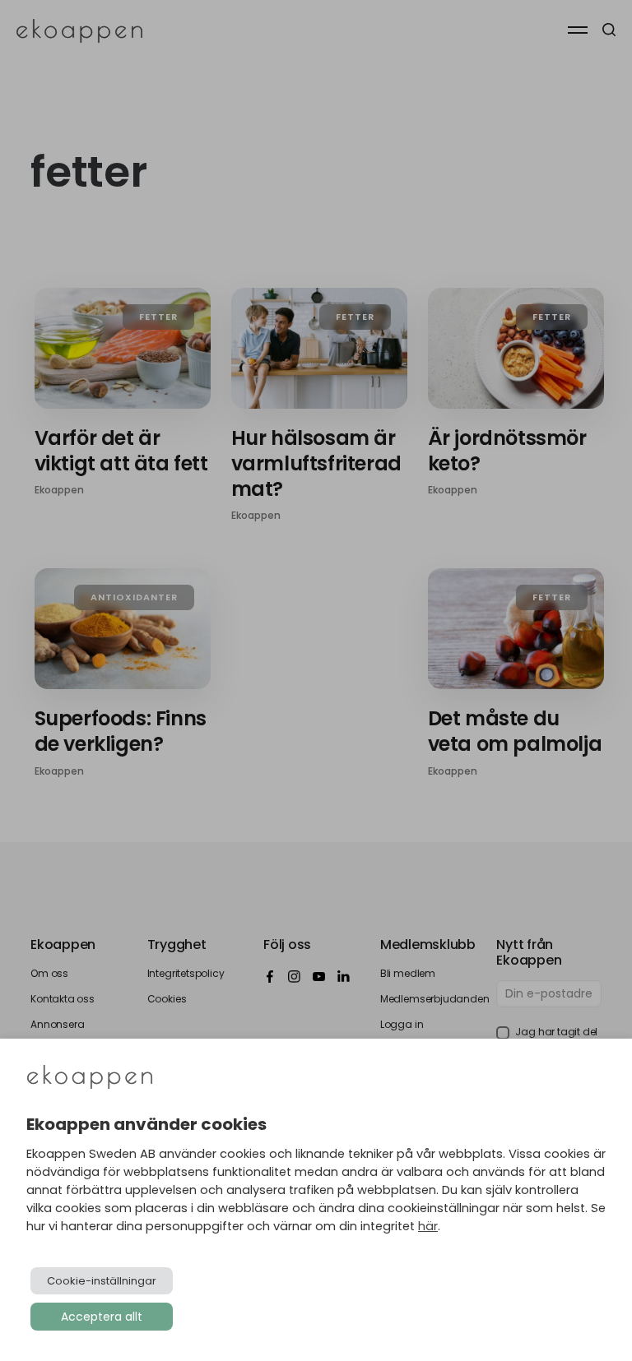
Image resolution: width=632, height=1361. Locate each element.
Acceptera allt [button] (101, 1316)
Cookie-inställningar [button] (101, 1281)
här (428, 1226)
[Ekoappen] (89, 1078)
